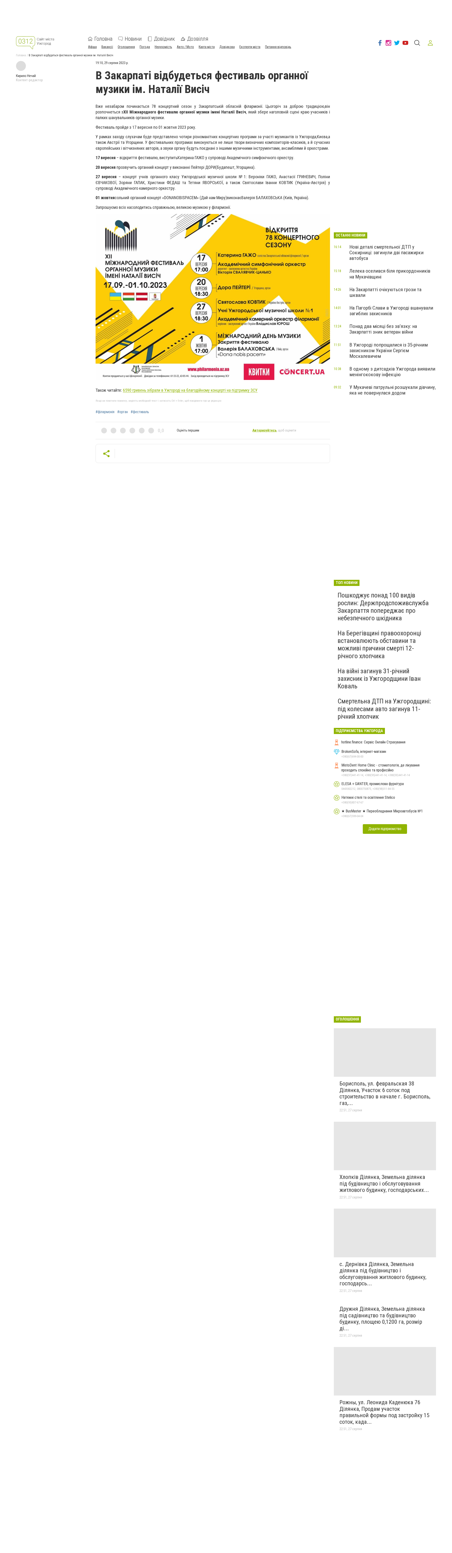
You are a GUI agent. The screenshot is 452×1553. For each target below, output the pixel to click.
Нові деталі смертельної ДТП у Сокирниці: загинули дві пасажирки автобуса (386, 252)
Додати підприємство (384, 829)
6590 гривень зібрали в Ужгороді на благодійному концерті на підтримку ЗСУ (190, 390)
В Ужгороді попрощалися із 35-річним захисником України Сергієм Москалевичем (388, 350)
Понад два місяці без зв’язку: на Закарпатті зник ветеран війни (383, 329)
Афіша (92, 47)
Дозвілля (197, 38)
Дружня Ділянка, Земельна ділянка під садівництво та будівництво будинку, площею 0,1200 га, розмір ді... (382, 1319)
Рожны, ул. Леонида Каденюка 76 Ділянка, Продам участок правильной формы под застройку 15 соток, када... (384, 1412)
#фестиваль (140, 412)
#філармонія (105, 412)
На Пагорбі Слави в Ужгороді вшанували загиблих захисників (391, 310)
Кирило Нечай (26, 76)
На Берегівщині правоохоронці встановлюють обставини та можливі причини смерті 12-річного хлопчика (379, 644)
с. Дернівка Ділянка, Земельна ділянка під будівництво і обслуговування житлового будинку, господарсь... (382, 1274)
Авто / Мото (185, 47)
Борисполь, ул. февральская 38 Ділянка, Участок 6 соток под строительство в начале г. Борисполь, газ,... (384, 1093)
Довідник (164, 38)
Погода (145, 47)
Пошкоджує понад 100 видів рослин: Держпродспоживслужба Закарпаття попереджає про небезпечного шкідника (383, 606)
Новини (133, 38)
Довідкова (227, 47)
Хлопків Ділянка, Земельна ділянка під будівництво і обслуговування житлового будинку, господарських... (384, 1183)
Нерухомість (163, 47)
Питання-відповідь (278, 47)
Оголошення (126, 47)
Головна (103, 38)
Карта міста (207, 47)
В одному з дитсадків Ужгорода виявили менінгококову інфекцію (392, 371)
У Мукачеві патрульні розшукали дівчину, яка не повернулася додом (392, 390)
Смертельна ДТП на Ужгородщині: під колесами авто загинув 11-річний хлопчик (384, 708)
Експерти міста (249, 47)
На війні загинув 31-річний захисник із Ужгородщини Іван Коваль (379, 678)
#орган (122, 412)
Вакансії (107, 47)
